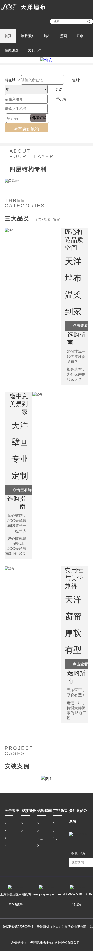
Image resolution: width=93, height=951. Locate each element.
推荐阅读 (42, 824)
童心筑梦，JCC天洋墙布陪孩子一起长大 (16, 523)
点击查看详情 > (26, 490)
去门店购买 (58, 838)
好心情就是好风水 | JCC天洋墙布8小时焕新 (15, 546)
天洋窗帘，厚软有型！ (76, 692)
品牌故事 (9, 824)
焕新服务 (27, 36)
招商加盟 (11, 50)
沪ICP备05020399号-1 (18, 927)
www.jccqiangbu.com (46, 894)
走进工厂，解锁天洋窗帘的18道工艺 (76, 710)
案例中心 (42, 846)
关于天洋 (34, 50)
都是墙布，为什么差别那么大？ (76, 374)
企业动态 (9, 831)
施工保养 (42, 838)
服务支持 (33, 4)
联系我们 (33, 10)
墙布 (47, 36)
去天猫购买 (58, 831)
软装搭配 (42, 831)
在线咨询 (58, 824)
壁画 (63, 36)
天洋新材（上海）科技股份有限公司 (55, 943)
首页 (8, 36)
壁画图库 (26, 824)
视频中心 (26, 831)
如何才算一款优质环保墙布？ (76, 356)
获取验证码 (38, 118)
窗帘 (79, 36)
